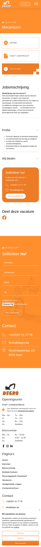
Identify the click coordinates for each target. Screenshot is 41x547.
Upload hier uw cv (9, 301)
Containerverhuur (10, 488)
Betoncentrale (8, 468)
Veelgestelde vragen (12, 484)
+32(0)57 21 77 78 (18, 185)
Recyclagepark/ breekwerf (14, 476)
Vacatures (7, 480)
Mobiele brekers (9, 472)
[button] (36, 4)
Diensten (6, 464)
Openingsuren (12, 399)
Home (5, 460)
